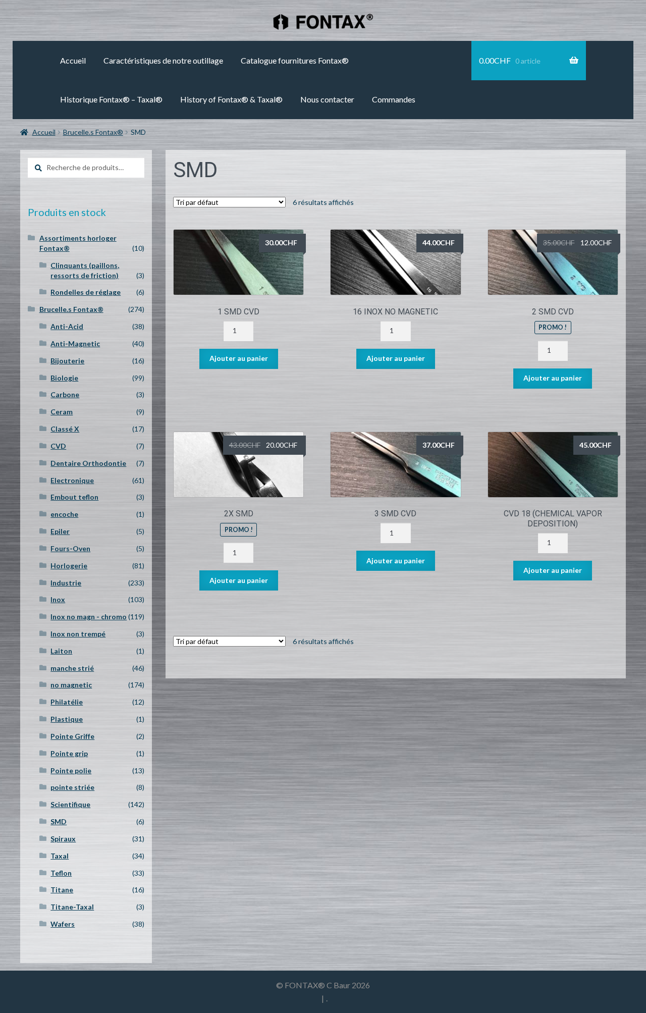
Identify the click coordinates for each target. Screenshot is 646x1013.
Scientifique (70, 804)
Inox (57, 599)
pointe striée (72, 787)
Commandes (393, 99)
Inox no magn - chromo (88, 616)
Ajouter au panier (238, 358)
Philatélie (66, 702)
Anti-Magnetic (75, 343)
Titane (61, 889)
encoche (64, 514)
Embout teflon (74, 497)
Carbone (64, 394)
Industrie (65, 582)
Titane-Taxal (72, 906)
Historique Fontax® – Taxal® (111, 99)
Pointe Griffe (72, 736)
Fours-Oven (70, 548)
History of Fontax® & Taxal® (231, 99)
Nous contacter (327, 99)
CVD (58, 446)
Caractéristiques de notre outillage (163, 60)
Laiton (61, 651)
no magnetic (71, 684)
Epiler (60, 531)
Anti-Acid (66, 326)
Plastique (66, 719)
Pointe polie (70, 770)
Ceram (61, 411)
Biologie (64, 378)
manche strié (72, 668)
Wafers (62, 924)
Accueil (73, 60)
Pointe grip (69, 753)
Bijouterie (67, 360)
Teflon (61, 873)
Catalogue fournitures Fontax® (295, 60)
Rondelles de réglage (85, 292)
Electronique (72, 480)
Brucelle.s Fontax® (93, 132)
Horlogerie (68, 565)
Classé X (64, 428)
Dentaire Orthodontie (88, 463)
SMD (58, 821)
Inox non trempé (77, 633)
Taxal (59, 855)
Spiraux (63, 838)
